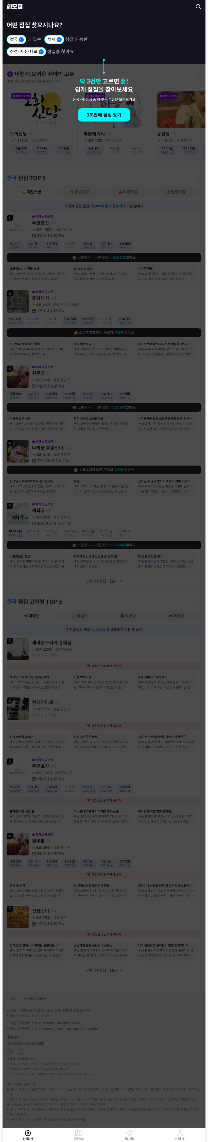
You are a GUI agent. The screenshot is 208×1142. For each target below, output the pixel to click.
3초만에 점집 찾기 (104, 115)
